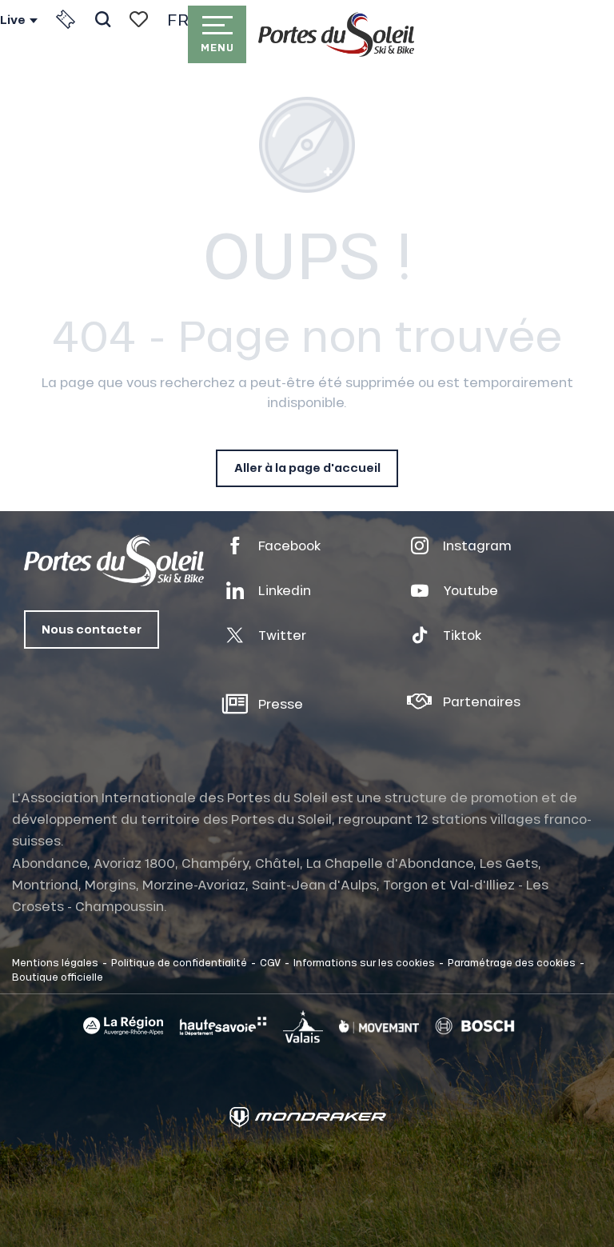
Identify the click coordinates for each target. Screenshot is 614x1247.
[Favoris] (139, 19)
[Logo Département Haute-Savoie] (223, 1026)
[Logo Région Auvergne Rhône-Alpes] (123, 1026)
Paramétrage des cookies (512, 962)
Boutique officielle (57, 976)
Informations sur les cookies (364, 962)
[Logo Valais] (303, 1026)
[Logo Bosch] (475, 1026)
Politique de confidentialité (179, 962)
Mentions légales (55, 962)
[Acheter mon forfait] (65, 19)
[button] (102, 19)
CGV (270, 962)
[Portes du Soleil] (336, 34)
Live (13, 20)
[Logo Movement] (379, 1026)
